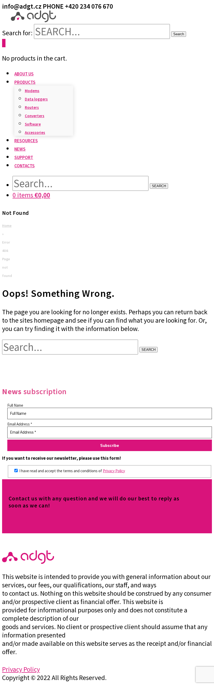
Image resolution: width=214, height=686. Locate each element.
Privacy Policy (114, 470)
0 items (31, 195)
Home (6, 225)
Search (178, 34)
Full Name (15, 405)
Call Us (18, 522)
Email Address (19, 424)
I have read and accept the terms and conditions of (72, 470)
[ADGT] (33, 20)
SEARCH (159, 186)
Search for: (17, 33)
